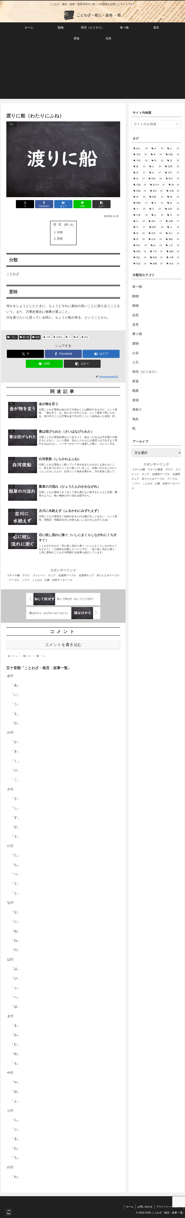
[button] (101, 204)
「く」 (15, 761)
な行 (10, 902)
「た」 (15, 855)
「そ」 (15, 836)
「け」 (15, 770)
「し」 (15, 808)
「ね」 (15, 940)
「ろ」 (15, 1158)
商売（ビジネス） (145, 372)
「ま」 (15, 1025)
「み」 (15, 1035)
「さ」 (15, 798)
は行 (10, 959)
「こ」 (15, 779)
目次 (58, 224)
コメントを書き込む (63, 644)
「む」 (15, 1044)
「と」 (15, 893)
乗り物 (26, 337)
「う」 (15, 704)
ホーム (130, 1206)
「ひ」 (15, 978)
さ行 (10, 789)
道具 (135, 324)
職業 (135, 391)
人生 (135, 362)
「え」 (15, 713)
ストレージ (39, 575)
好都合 (59, 337)
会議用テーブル (67, 575)
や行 (10, 1072)
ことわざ (37, 580)
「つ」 (15, 874)
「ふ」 (15, 987)
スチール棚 (13, 575)
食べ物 (137, 286)
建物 (135, 343)
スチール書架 (155, 469)
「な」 (15, 912)
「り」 (15, 1129)
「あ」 (15, 685)
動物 (135, 296)
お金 (135, 353)
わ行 (10, 1167)
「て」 (15, 884)
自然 (37, 337)
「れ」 (15, 1148)
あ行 (10, 676)
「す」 (15, 817)
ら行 (10, 1110)
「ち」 (15, 865)
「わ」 (13, 337)
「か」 (15, 742)
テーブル (14, 580)
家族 (135, 381)
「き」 (15, 751)
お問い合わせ (144, 1206)
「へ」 (15, 997)
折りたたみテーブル (153, 478)
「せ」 (15, 827)
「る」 (15, 1139)
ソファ (25, 580)
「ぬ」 (15, 931)
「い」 (15, 694)
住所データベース (62, 580)
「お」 (15, 723)
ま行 (10, 1016)
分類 (60, 232)
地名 (135, 419)
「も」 (15, 1063)
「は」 (15, 969)
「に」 (15, 921)
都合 (86, 337)
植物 (135, 305)
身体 (135, 400)
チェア (52, 575)
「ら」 (15, 1120)
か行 (10, 732)
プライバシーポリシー (169, 1206)
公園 (47, 580)
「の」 (15, 950)
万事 (48, 337)
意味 (60, 238)
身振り (137, 409)
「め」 (15, 1054)
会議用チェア (86, 575)
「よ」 (15, 1101)
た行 (10, 846)
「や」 (15, 1082)
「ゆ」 (15, 1091)
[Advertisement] (92, 73)
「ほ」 (15, 1006)
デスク (26, 575)
